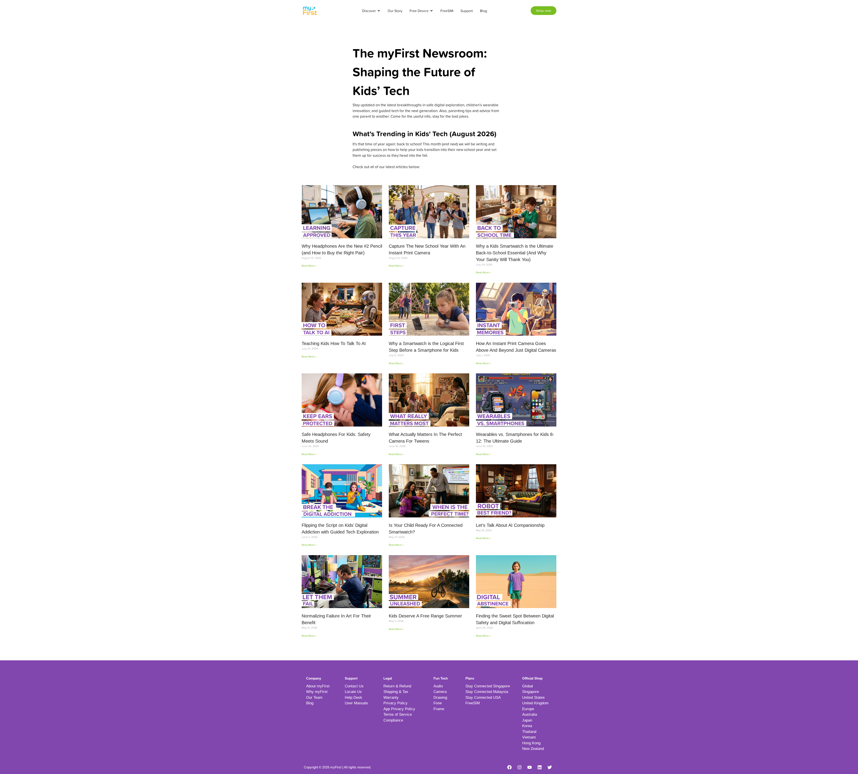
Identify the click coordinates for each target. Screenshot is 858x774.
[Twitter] (549, 767)
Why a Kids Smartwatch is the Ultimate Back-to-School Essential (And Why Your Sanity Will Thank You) (514, 253)
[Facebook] (509, 767)
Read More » (309, 266)
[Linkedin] (539, 767)
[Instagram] (519, 767)
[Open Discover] (379, 10)
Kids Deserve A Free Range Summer (425, 615)
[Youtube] (529, 767)
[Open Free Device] (431, 10)
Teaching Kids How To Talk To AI (334, 343)
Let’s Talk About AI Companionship (510, 525)
